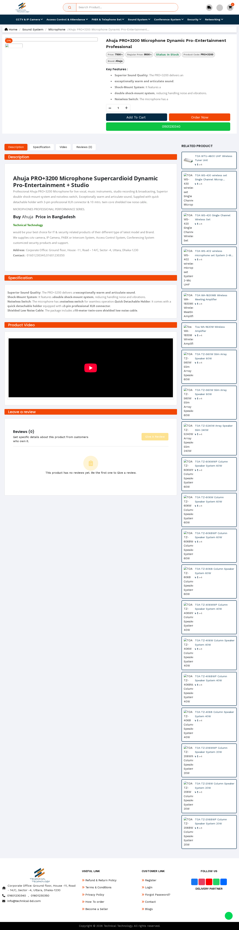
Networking (213, 19)
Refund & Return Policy (100, 880)
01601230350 (40, 895)
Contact (150, 901)
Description (16, 147)
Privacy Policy (94, 894)
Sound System (138, 19)
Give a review (155, 436)
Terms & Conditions (97, 887)
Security (193, 19)
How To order (94, 901)
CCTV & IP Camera (28, 19)
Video (63, 147)
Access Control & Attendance (66, 19)
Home (12, 29)
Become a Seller (96, 909)
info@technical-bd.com (24, 901)
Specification (41, 147)
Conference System (167, 19)
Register (150, 880)
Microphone (56, 29)
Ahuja (119, 61)
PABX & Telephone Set (107, 19)
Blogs (148, 909)
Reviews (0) (84, 147)
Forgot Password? (157, 894)
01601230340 (171, 126)
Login (148, 887)
